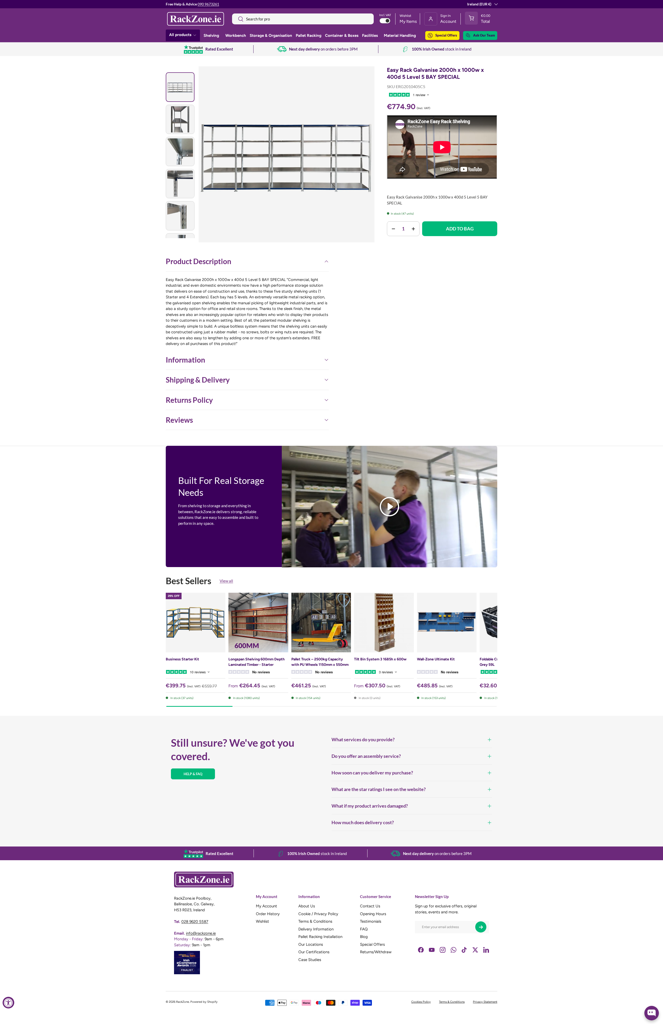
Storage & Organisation (271, 35)
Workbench (235, 35)
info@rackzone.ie (201, 933)
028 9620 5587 (194, 921)
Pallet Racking (308, 35)
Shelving (211, 35)
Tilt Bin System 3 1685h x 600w (380, 659)
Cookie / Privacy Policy (318, 914)
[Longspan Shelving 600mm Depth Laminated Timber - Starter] (258, 622)
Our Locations (310, 944)
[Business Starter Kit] (195, 622)
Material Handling (400, 35)
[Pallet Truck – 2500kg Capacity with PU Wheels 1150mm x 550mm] (321, 622)
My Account (266, 906)
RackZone (182, 1002)
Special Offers (446, 35)
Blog (364, 937)
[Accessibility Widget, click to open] (8, 1002)
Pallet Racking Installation (320, 937)
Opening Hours (373, 914)
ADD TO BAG (460, 228)
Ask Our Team (484, 35)
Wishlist (262, 921)
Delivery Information (316, 929)
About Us (306, 906)
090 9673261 (208, 4)
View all (226, 580)
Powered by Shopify (204, 1002)
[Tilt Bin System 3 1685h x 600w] (384, 622)
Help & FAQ (193, 774)
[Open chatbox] (651, 1013)
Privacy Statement (485, 1002)
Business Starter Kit (182, 659)
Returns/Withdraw (376, 952)
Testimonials (370, 921)
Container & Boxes (341, 35)
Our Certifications (313, 952)
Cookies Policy (421, 1002)
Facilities (370, 35)
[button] (479, 19)
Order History (268, 914)
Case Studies (309, 959)
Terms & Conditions (315, 921)
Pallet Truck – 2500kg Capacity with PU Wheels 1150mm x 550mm (320, 662)
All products (180, 34)
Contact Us (370, 906)
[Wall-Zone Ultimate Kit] (447, 622)
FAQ (364, 929)
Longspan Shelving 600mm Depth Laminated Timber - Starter (256, 662)
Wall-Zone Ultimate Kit (436, 659)
